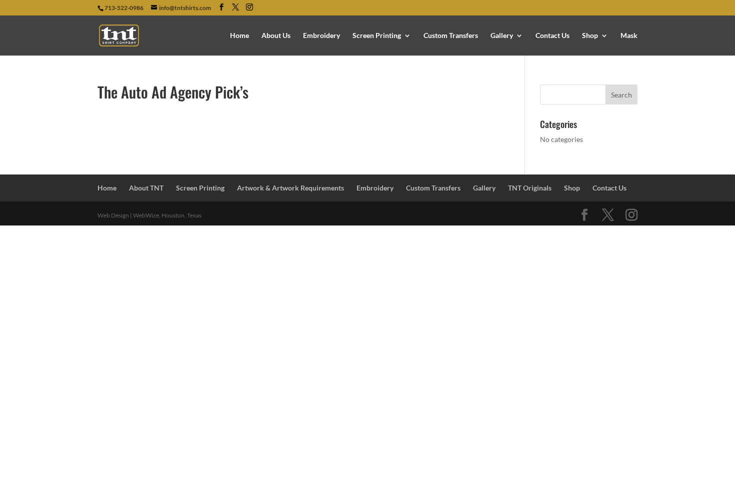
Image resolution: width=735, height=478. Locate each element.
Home (239, 36)
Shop (590, 36)
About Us (276, 36)
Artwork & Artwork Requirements (290, 188)
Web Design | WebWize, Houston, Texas (150, 215)
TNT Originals (530, 188)
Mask (629, 36)
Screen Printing (376, 36)
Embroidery (321, 36)
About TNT (146, 188)
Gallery (501, 36)
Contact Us (553, 36)
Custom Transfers (451, 36)
